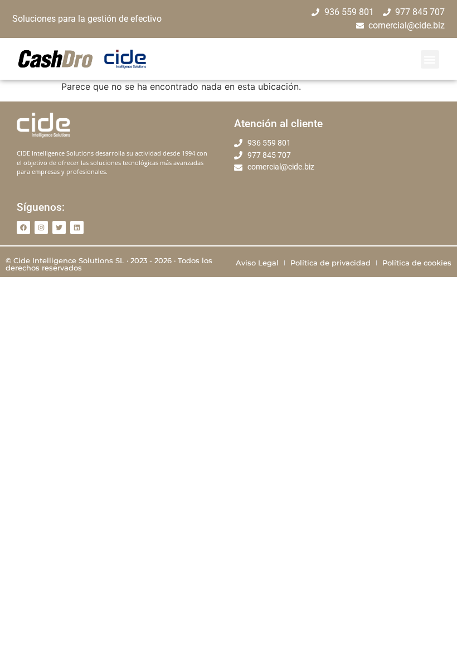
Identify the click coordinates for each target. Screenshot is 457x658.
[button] (430, 59)
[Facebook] (23, 227)
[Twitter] (59, 227)
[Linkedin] (77, 227)
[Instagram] (41, 227)
